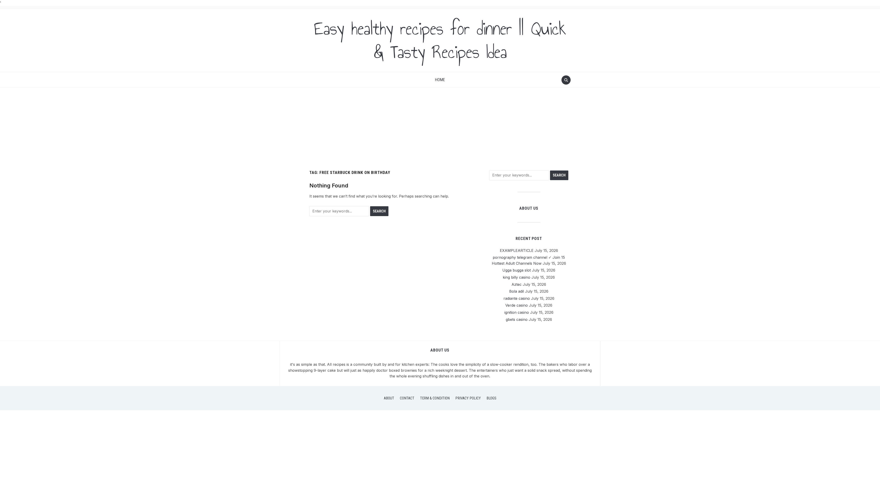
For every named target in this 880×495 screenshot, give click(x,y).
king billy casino (516, 277)
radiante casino (516, 298)
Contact (407, 398)
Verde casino (516, 305)
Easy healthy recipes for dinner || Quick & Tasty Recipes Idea (440, 40)
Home (440, 79)
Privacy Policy (468, 398)
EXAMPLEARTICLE (517, 250)
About (389, 398)
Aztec (517, 284)
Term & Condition (435, 398)
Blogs (491, 398)
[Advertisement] (440, 129)
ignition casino (516, 312)
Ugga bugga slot (516, 270)
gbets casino (517, 319)
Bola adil (516, 291)
